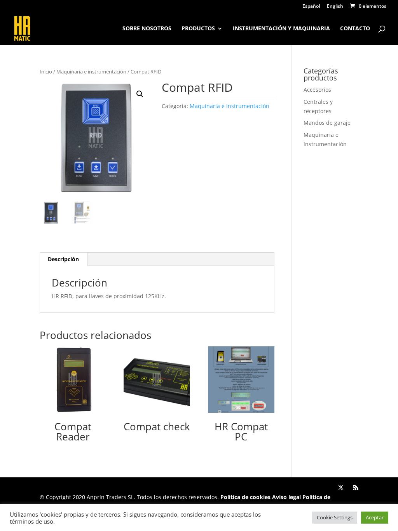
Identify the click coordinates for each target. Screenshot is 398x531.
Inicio (46, 71)
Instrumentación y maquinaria (281, 29)
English (335, 6)
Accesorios (317, 89)
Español (311, 6)
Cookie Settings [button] (335, 517)
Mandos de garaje (327, 122)
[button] (140, 94)
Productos (198, 29)
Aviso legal (286, 497)
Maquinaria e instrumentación (91, 71)
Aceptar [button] (375, 517)
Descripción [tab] (63, 259)
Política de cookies (245, 497)
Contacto (355, 29)
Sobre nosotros (146, 29)
